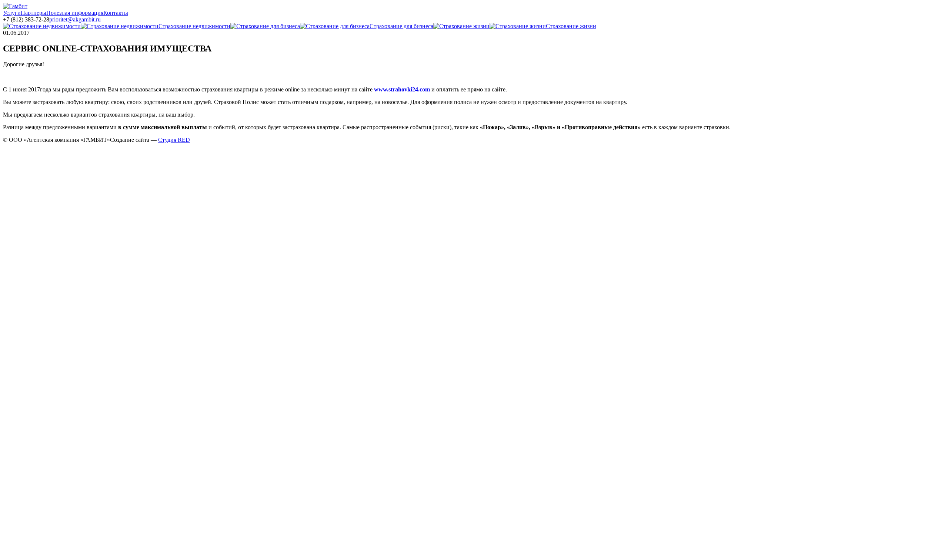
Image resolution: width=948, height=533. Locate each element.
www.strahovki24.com (402, 89)
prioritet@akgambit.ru (75, 19)
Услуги (12, 13)
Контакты (115, 13)
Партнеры (33, 13)
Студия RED (174, 140)
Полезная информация (74, 13)
